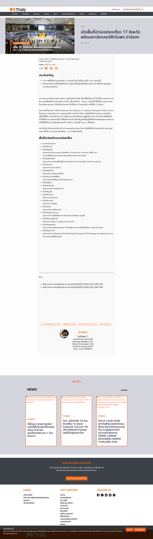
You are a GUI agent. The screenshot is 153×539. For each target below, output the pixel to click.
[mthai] (17, 9)
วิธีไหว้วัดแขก (65, 516)
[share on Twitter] (51, 68)
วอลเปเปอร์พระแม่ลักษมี (68, 519)
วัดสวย (82, 14)
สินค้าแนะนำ (116, 9)
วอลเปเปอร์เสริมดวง (68, 14)
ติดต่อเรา (26, 500)
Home (41, 59)
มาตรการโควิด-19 (105, 324)
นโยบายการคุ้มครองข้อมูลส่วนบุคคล (36, 497)
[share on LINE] (56, 68)
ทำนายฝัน (25, 14)
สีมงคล (62, 524)
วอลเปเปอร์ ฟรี (65, 521)
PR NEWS (31, 419)
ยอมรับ (129, 529)
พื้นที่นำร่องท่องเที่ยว (69, 324)
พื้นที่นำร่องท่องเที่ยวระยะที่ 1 (87, 324)
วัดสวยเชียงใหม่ (65, 497)
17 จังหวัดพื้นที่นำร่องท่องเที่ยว (51, 324)
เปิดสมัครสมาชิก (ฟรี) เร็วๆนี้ (76, 478)
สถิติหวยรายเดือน (66, 503)
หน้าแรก (15, 14)
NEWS (83, 26)
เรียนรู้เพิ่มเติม (139, 529)
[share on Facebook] (46, 68)
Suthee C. (82, 336)
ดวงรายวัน (64, 505)
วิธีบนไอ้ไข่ (63, 511)
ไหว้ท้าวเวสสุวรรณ (66, 513)
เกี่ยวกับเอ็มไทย (28, 503)
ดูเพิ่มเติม (124, 390)
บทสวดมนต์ (92, 14)
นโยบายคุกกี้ (27, 495)
